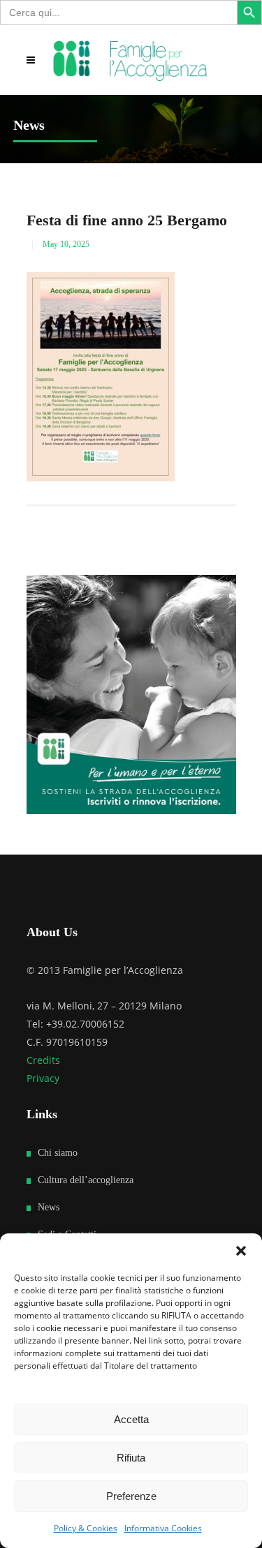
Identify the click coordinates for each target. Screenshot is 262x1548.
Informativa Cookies (163, 1528)
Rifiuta (131, 1458)
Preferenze (131, 1496)
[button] (241, 1251)
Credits (43, 1060)
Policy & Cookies (85, 1528)
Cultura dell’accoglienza (85, 1180)
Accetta (131, 1419)
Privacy (43, 1078)
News (48, 1207)
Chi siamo (58, 1153)
